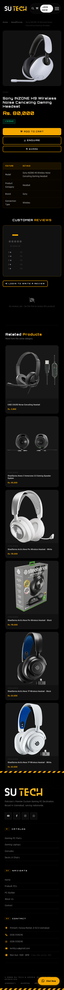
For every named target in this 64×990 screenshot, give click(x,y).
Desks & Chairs (12, 857)
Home (5, 22)
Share (33, 149)
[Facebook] (16, 816)
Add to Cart (34, 131)
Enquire (33, 140)
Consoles (9, 851)
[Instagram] (25, 816)
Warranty (10, 983)
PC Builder (10, 892)
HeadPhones (16, 22)
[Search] (33, 8)
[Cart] (37, 8)
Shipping (25, 983)
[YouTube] (8, 816)
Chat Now (51, 981)
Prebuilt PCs (11, 886)
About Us (9, 899)
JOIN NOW (45, 8)
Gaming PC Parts (13, 838)
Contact (8, 905)
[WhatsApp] (33, 816)
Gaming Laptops (13, 844)
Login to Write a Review (27, 283)
